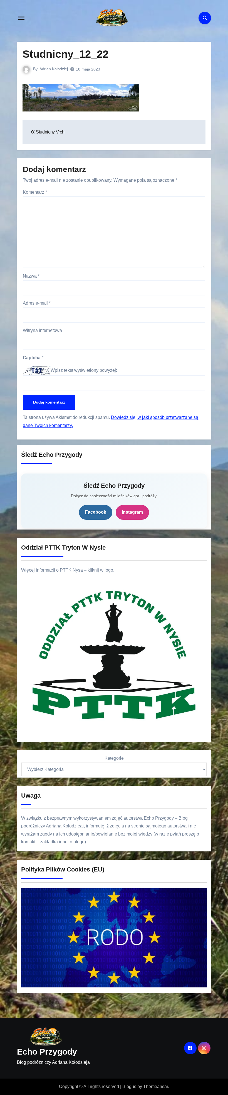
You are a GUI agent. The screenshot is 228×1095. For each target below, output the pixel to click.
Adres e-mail (37, 303)
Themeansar (155, 1086)
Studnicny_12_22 (65, 54)
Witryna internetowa (42, 330)
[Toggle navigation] (21, 17)
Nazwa (31, 276)
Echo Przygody (47, 1051)
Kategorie (114, 758)
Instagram (132, 512)
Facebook (95, 512)
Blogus (129, 1086)
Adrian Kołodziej (53, 69)
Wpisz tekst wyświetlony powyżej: (84, 370)
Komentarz (35, 192)
